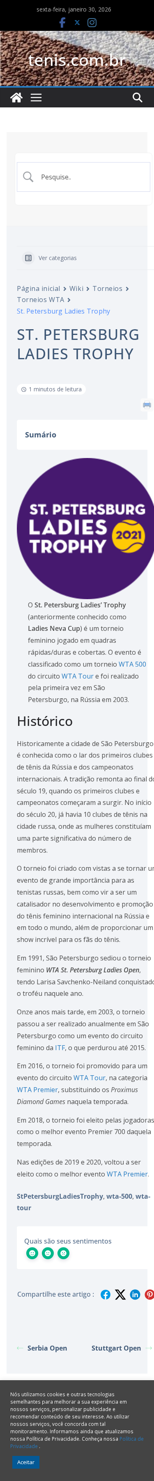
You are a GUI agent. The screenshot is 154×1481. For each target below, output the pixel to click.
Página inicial (38, 288)
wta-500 (119, 1196)
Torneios (107, 288)
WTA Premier (37, 1089)
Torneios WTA (40, 299)
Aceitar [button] (25, 1462)
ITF (60, 1047)
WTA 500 (132, 664)
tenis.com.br (77, 59)
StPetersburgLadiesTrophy (60, 1196)
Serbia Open (47, 1348)
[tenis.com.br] (16, 97)
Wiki (76, 288)
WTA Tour (78, 676)
